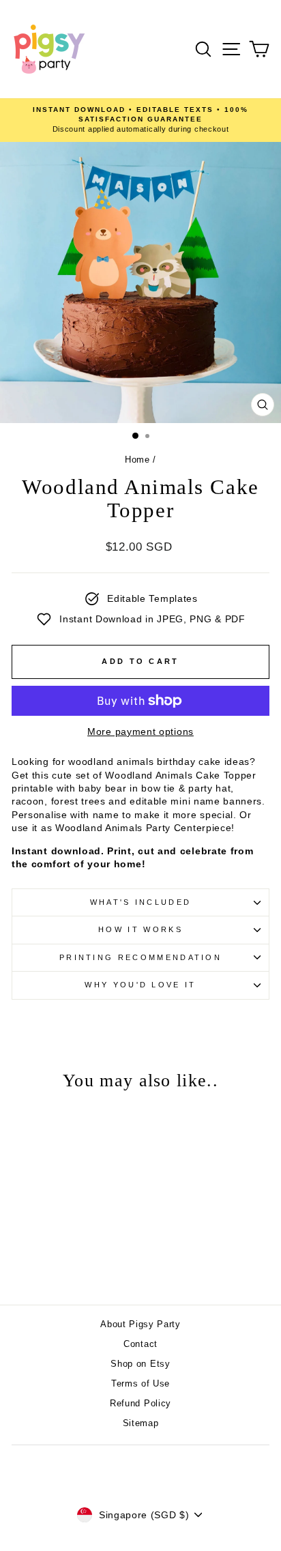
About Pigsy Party (140, 1324)
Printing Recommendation (140, 957)
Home (137, 459)
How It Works (140, 929)
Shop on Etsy (140, 1364)
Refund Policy (140, 1403)
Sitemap (141, 1423)
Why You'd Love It (140, 985)
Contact (140, 1344)
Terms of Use (140, 1383)
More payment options (140, 732)
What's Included (141, 902)
